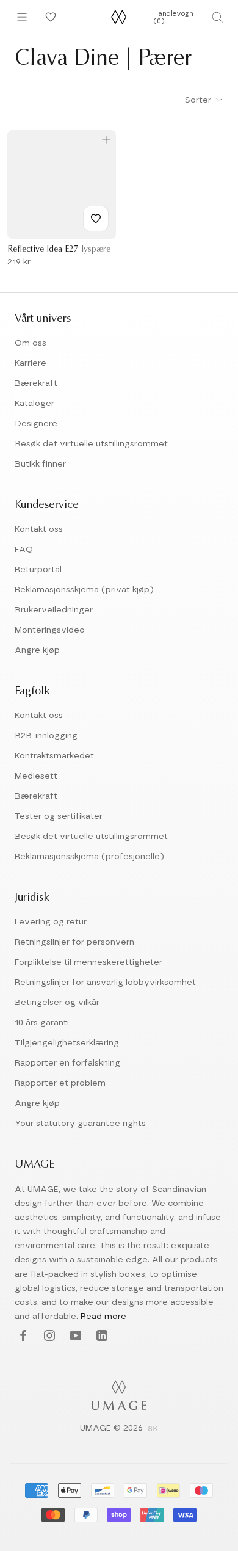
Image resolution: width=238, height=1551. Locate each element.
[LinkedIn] (100, 1336)
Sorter (199, 100)
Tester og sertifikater (59, 816)
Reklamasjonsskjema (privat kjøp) (84, 590)
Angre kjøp (37, 650)
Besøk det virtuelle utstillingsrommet (91, 444)
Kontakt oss (39, 529)
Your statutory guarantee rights (80, 1123)
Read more (103, 1316)
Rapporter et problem (60, 1083)
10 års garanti (42, 1023)
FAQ (24, 549)
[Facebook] (22, 1336)
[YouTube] (74, 1336)
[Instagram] (48, 1336)
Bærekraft (36, 383)
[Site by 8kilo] (153, 1429)
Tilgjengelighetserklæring (67, 1043)
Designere (36, 424)
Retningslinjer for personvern (74, 942)
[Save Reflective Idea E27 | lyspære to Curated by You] (96, 218)
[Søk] (217, 17)
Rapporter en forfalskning (67, 1063)
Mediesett (36, 776)
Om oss (30, 343)
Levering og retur (51, 922)
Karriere (30, 363)
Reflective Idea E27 (58, 249)
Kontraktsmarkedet (54, 756)
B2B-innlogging (46, 736)
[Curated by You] (49, 17)
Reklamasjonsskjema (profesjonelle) (89, 856)
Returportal (38, 569)
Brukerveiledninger (54, 610)
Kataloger (34, 403)
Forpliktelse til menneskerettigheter (88, 962)
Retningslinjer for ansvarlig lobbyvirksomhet (105, 982)
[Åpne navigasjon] (22, 17)
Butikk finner (40, 464)
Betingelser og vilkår (57, 1002)
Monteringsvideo (50, 630)
